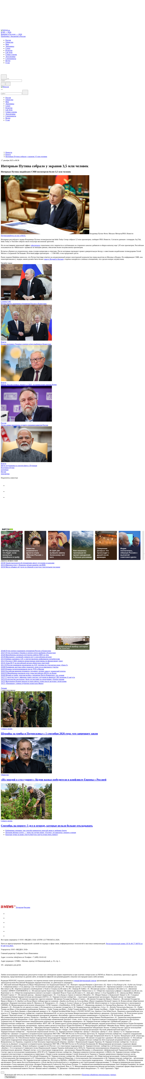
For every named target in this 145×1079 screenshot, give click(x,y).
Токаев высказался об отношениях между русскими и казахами (27, 563)
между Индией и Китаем (53, 259)
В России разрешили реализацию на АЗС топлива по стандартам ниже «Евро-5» (34, 665)
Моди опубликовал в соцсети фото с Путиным (19, 466)
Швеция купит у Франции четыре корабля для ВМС (23, 565)
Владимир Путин (7, 468)
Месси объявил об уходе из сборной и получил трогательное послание (30, 567)
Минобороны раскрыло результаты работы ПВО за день (25, 655)
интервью (4, 470)
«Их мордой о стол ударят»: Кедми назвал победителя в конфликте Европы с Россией (53, 779)
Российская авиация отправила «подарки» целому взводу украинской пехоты (33, 671)
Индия (3, 472)
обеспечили (35, 245)
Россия (3, 423)
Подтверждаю (10, 1077)
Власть (3, 342)
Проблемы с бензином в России (13, 36)
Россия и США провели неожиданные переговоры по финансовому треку (32, 661)
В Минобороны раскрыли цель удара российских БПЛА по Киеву (29, 673)
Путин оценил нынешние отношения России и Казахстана (23, 304)
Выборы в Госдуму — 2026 (11, 34)
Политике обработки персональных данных (99, 1075)
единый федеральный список (85, 981)
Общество (5, 775)
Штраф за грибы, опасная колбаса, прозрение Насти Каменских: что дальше (32, 675)
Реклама (27, 907)
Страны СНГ (6, 301)
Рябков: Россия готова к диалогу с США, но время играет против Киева (29, 385)
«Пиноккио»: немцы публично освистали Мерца (22, 683)
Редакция (19, 907)
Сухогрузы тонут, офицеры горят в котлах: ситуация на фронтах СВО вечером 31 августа (38, 677)
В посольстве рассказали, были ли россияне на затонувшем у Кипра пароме (32, 679)
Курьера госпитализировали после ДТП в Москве (22, 669)
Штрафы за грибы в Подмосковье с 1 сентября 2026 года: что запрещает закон (49, 733)
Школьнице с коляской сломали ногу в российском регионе (26, 657)
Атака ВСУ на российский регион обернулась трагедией (25, 663)
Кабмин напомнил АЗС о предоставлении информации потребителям (30, 659)
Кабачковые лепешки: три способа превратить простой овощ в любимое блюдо (36, 830)
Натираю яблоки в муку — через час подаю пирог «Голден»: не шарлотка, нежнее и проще (40, 832)
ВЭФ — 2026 (6, 32)
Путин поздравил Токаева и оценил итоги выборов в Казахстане (26, 344)
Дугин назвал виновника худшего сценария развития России (24, 425)
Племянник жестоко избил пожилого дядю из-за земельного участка (29, 667)
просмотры (5, 474)
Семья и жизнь (6, 729)
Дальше (4, 688)
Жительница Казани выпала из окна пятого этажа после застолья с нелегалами (33, 681)
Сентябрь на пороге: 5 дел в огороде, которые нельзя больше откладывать (47, 825)
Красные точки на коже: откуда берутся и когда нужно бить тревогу (31, 835)
